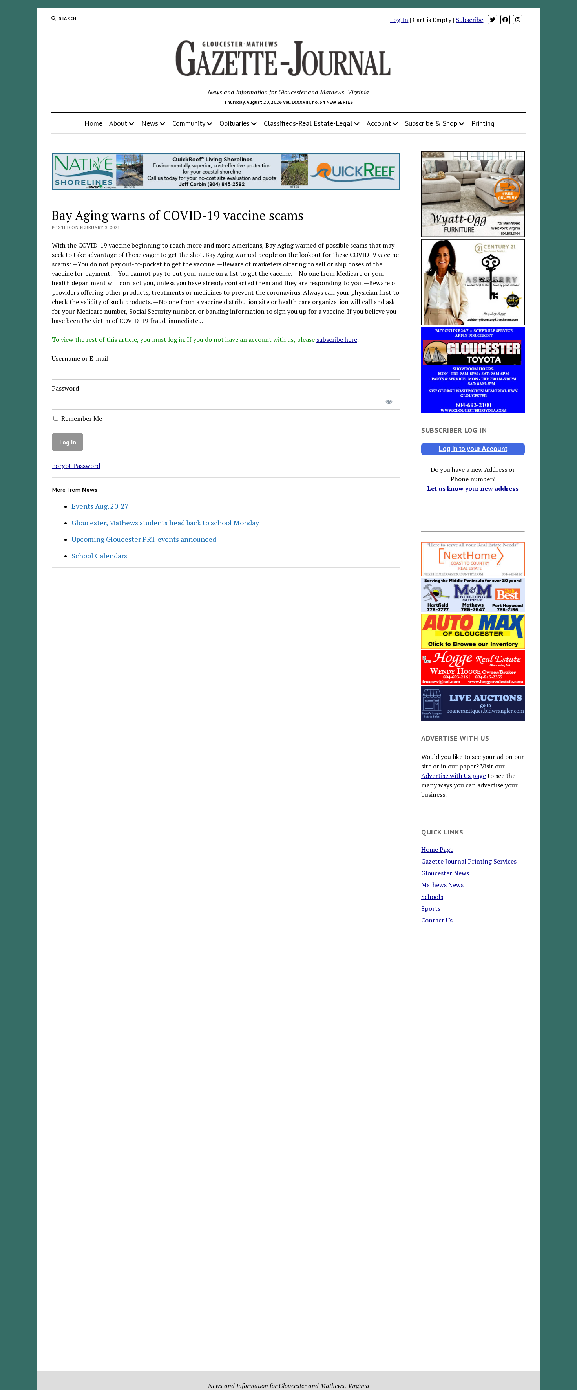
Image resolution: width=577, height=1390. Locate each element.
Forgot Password (76, 465)
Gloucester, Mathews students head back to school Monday (165, 522)
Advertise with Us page (453, 775)
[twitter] (492, 19)
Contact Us (437, 920)
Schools (432, 896)
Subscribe (469, 19)
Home (93, 123)
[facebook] (505, 19)
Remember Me (81, 418)
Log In (399, 19)
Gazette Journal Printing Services (469, 861)
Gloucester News (445, 873)
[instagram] (517, 19)
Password (65, 388)
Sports (430, 908)
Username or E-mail (80, 358)
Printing (483, 123)
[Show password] (389, 401)
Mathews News (442, 884)
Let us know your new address (473, 488)
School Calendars (99, 555)
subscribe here (336, 339)
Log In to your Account (473, 449)
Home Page (437, 849)
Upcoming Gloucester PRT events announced (143, 539)
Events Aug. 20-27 (100, 506)
